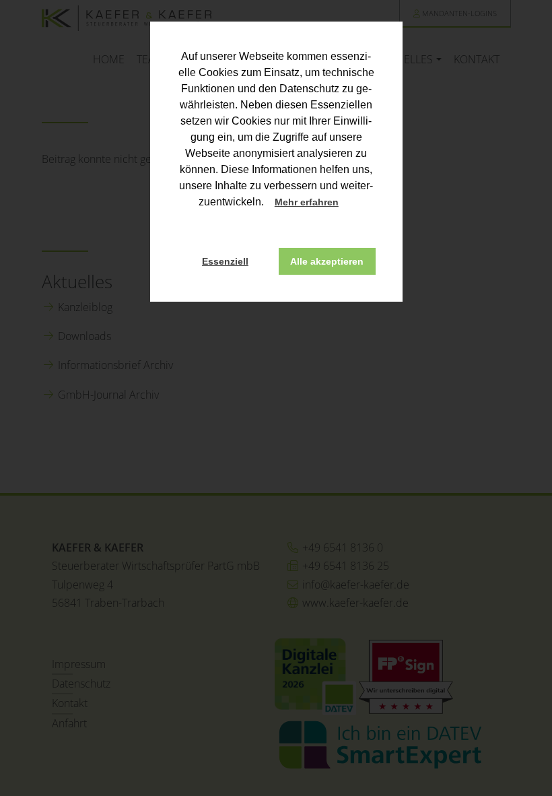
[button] (351, 203)
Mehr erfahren (307, 202)
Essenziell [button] (225, 261)
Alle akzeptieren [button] (327, 261)
